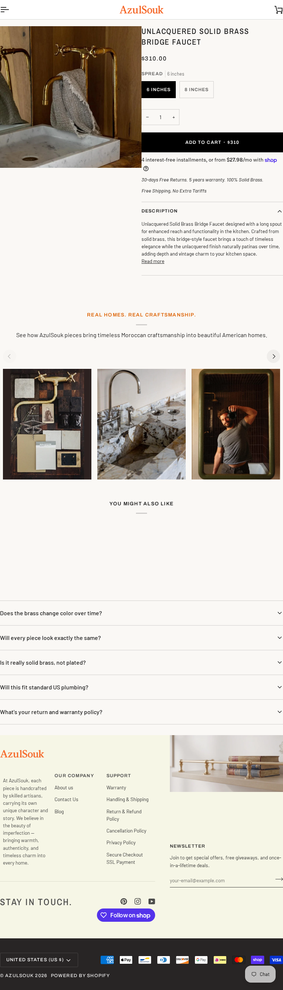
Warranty (116, 787)
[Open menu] (11, 9)
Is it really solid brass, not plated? (43, 662)
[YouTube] (152, 901)
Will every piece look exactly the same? (50, 637)
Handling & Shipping (127, 799)
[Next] (273, 356)
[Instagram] (137, 901)
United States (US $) (35, 959)
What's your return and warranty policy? (51, 711)
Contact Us (66, 799)
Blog (59, 811)
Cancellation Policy (126, 830)
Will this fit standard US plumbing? (44, 686)
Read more (153, 261)
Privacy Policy (121, 842)
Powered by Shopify (80, 975)
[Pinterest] (123, 901)
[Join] (277, 879)
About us (64, 787)
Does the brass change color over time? (51, 612)
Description (160, 211)
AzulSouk (19, 975)
